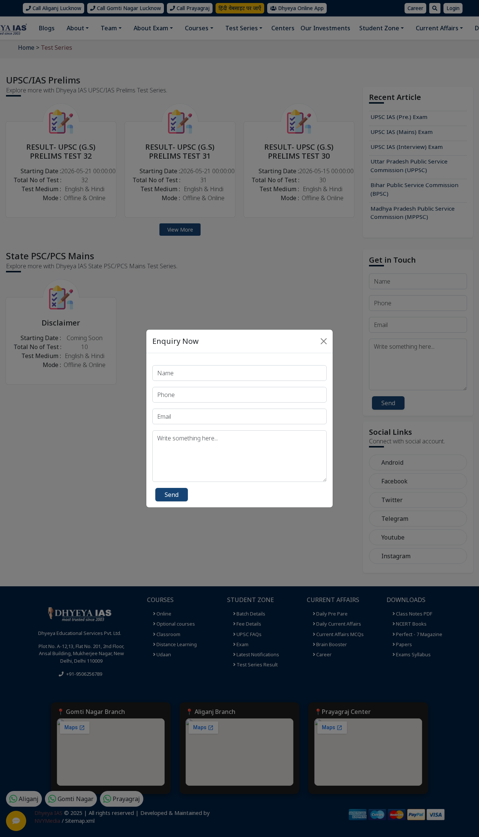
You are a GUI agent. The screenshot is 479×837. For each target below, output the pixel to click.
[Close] (324, 341)
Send (172, 495)
